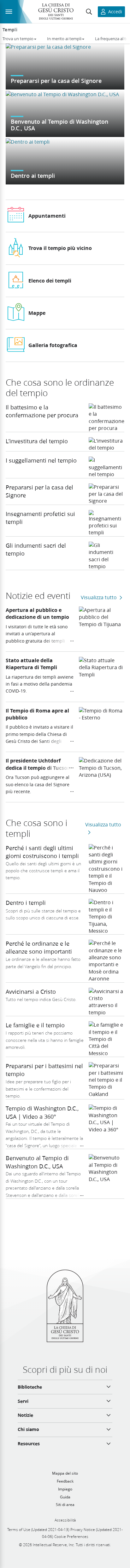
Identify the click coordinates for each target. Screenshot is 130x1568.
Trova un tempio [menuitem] (18, 38)
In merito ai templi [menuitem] (64, 38)
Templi (10, 30)
